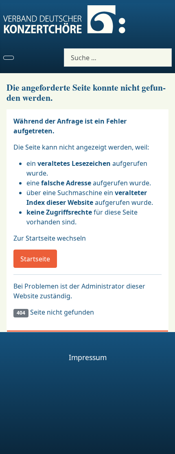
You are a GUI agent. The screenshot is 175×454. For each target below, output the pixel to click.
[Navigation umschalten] (8, 58)
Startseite (35, 258)
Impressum (88, 357)
